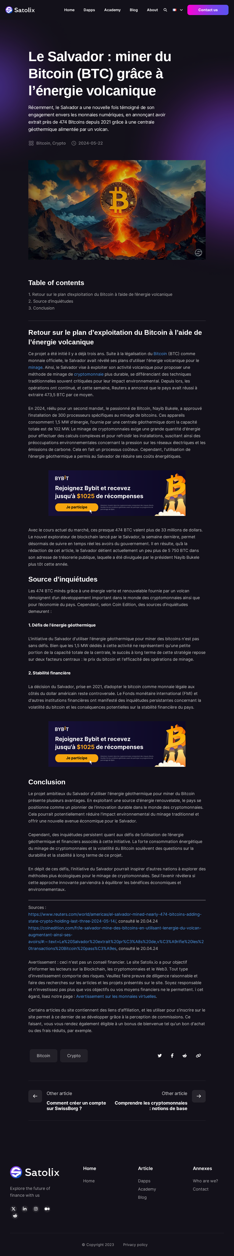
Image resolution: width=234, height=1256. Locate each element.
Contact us (208, 10)
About (152, 10)
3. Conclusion (42, 308)
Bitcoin (43, 1055)
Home (69, 10)
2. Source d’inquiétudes (50, 301)
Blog (134, 10)
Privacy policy (135, 1244)
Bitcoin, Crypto (51, 143)
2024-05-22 (90, 143)
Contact (201, 1189)
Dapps (89, 10)
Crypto (74, 1055)
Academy (112, 10)
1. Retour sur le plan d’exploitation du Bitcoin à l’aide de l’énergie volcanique (100, 294)
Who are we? (205, 1180)
